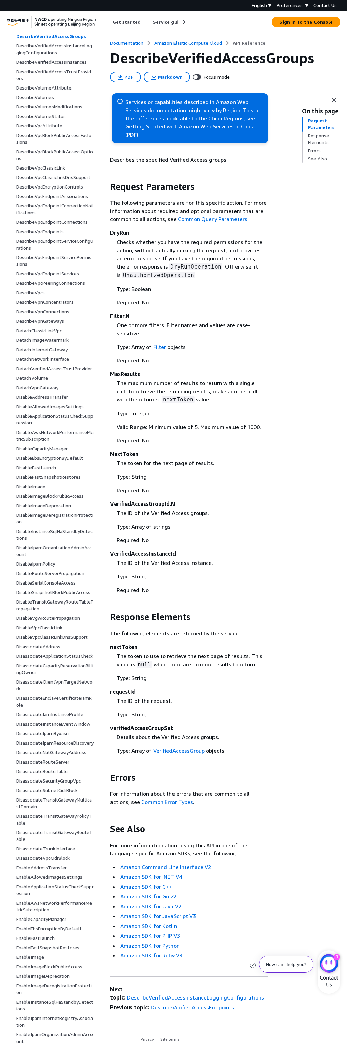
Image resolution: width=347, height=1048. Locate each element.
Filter (159, 346)
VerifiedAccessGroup (179, 750)
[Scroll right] (183, 22)
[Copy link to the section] (105, 186)
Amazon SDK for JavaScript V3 (158, 916)
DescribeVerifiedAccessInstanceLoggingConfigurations (195, 997)
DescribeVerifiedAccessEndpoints (192, 1007)
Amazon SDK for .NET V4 (151, 876)
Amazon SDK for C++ (146, 886)
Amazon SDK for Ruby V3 (151, 955)
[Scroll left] (107, 22)
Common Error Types (167, 801)
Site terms (170, 1039)
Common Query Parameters (212, 219)
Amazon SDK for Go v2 (148, 896)
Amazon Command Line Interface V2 (165, 867)
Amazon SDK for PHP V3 (150, 935)
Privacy (147, 1039)
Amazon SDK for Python (150, 945)
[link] (249, 43)
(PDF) (131, 134)
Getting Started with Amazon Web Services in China (190, 126)
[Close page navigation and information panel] (334, 100)
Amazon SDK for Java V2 (150, 906)
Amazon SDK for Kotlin (148, 926)
